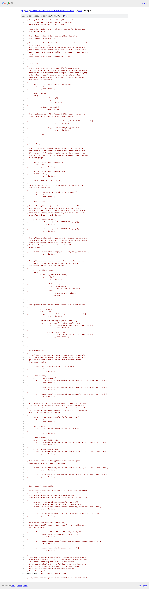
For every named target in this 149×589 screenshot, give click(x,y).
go (22, 10)
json (145, 586)
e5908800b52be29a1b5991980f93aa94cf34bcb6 (52, 10)
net (26, 10)
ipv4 (80, 10)
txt (140, 586)
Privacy (19, 586)
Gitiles (13, 586)
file (66, 16)
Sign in (144, 3)
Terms (25, 586)
